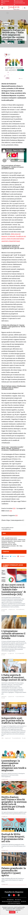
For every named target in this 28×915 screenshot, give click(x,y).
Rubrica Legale (10, 793)
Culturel (15, 660)
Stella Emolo (3, 653)
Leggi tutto (18, 910)
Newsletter (10, 899)
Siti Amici (18, 899)
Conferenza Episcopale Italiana (9, 539)
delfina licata (21, 539)
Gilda (2, 738)
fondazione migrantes (7, 541)
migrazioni (4, 542)
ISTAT (23, 541)
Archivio (23, 901)
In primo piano (5, 757)
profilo (14, 544)
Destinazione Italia (10, 26)
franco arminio (17, 541)
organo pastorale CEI (6, 544)
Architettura (4, 864)
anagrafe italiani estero (11, 538)
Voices (3, 2)
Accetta (12, 912)
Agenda (3, 830)
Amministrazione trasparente (11, 901)
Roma (20, 546)
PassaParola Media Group (20, 2)
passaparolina (4, 609)
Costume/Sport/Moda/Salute (15, 703)
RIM (18, 546)
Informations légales (14, 903)
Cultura (7, 830)
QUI (14, 508)
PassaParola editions (19, 1)
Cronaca (5, 23)
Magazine (24, 569)
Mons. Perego (11, 542)
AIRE (2, 538)
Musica (12, 830)
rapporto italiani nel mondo (8, 546)
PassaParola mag (5, 1)
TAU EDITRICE (5, 547)
